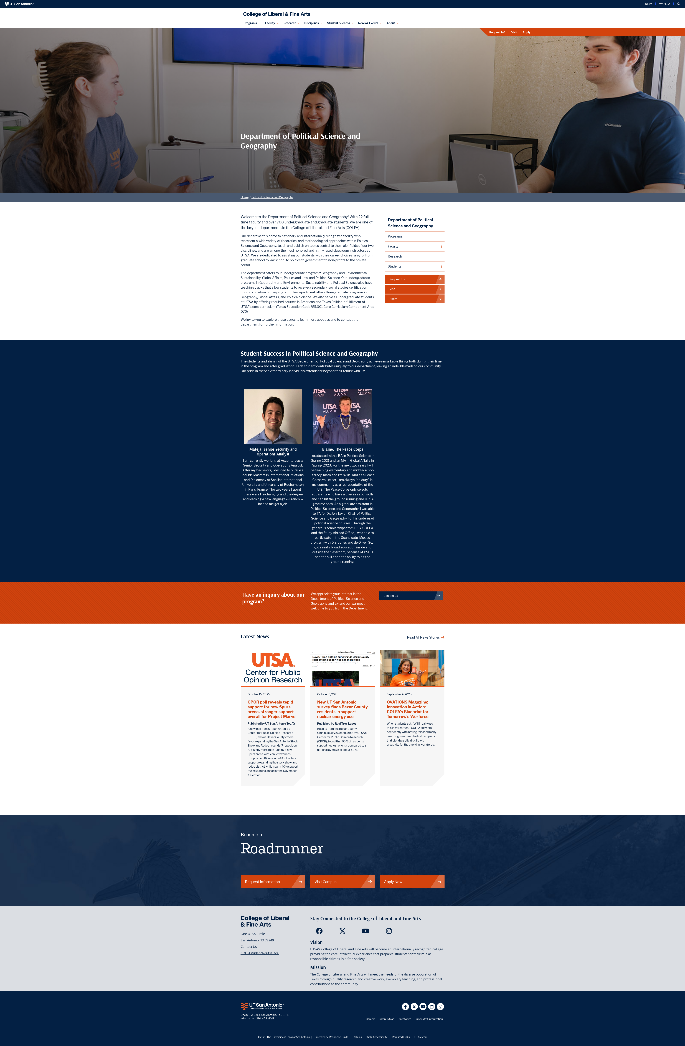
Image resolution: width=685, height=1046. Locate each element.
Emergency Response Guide (331, 1037)
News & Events (368, 23)
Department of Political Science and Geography (410, 222)
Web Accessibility (376, 1037)
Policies (357, 1037)
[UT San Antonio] (19, 4)
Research (289, 23)
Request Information (262, 881)
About (391, 23)
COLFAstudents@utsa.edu (260, 953)
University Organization (429, 1018)
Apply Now (393, 881)
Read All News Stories (423, 637)
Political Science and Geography (272, 197)
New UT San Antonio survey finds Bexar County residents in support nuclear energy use (342, 709)
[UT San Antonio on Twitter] (414, 1006)
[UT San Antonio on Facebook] (405, 1006)
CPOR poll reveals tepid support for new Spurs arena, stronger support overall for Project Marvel (272, 709)
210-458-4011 (265, 1018)
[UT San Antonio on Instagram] (440, 1006)
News (648, 3)
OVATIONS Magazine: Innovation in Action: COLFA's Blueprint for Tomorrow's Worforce (407, 709)
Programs (250, 23)
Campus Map (386, 1018)
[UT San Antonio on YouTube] (423, 1006)
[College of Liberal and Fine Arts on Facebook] (319, 932)
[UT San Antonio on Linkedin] (431, 1006)
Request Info (497, 32)
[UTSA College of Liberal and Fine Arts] (276, 13)
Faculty (270, 23)
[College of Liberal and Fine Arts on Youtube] (366, 932)
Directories (404, 1018)
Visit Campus (325, 881)
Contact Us (391, 596)
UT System (420, 1037)
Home (244, 197)
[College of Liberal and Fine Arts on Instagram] (389, 932)
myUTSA (664, 3)
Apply (526, 32)
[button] (678, 3)
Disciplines (311, 23)
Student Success (338, 23)
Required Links (401, 1037)
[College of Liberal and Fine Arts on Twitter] (342, 932)
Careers (370, 1018)
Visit (514, 32)
